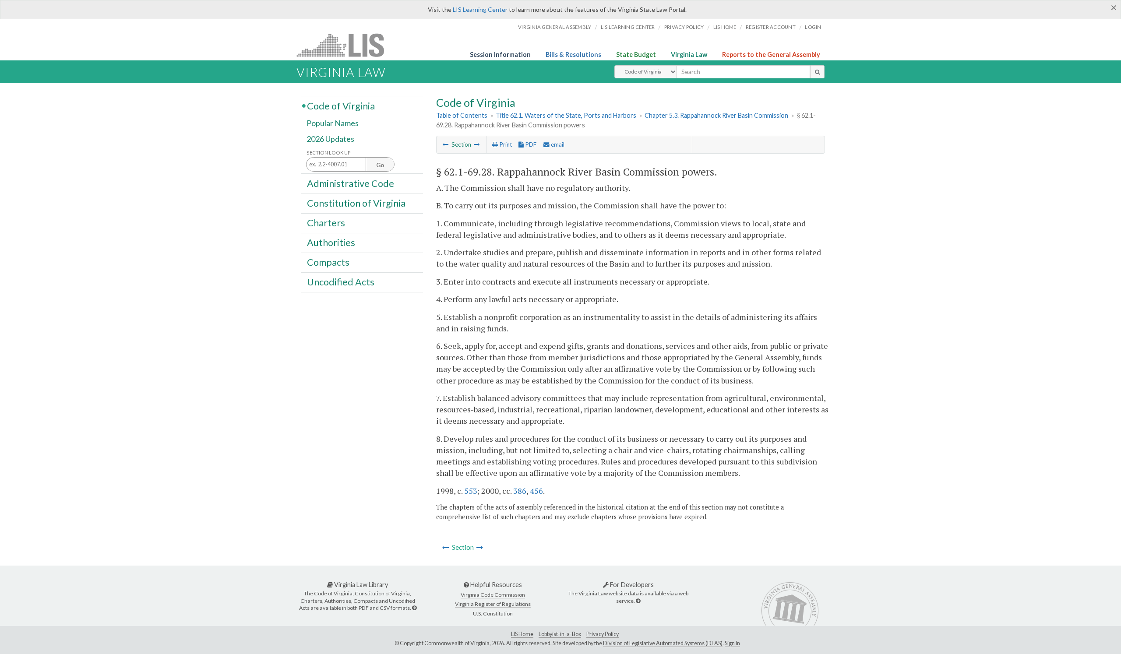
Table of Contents (461, 115)
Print (505, 144)
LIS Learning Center (480, 9)
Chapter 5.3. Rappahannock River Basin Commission (716, 115)
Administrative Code (350, 183)
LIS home (725, 27)
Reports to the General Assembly (771, 54)
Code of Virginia (341, 105)
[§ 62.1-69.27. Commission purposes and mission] (446, 144)
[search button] (817, 71)
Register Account (771, 27)
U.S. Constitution (493, 613)
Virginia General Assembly (554, 27)
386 (519, 490)
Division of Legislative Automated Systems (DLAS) (663, 643)
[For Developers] (638, 601)
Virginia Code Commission (493, 594)
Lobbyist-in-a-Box (560, 634)
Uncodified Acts (340, 282)
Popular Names (333, 123)
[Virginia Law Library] (414, 608)
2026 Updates (330, 139)
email (557, 144)
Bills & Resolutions (573, 54)
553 (470, 490)
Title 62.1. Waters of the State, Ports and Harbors (566, 115)
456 (536, 490)
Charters (326, 223)
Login (813, 27)
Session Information (500, 54)
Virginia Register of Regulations (493, 604)
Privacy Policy (684, 27)
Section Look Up (329, 152)
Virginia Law (689, 54)
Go (380, 165)
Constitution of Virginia (356, 202)
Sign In (732, 643)
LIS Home (522, 634)
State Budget (636, 54)
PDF (530, 144)
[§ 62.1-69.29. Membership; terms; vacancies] (477, 144)
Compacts (328, 262)
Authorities (331, 242)
